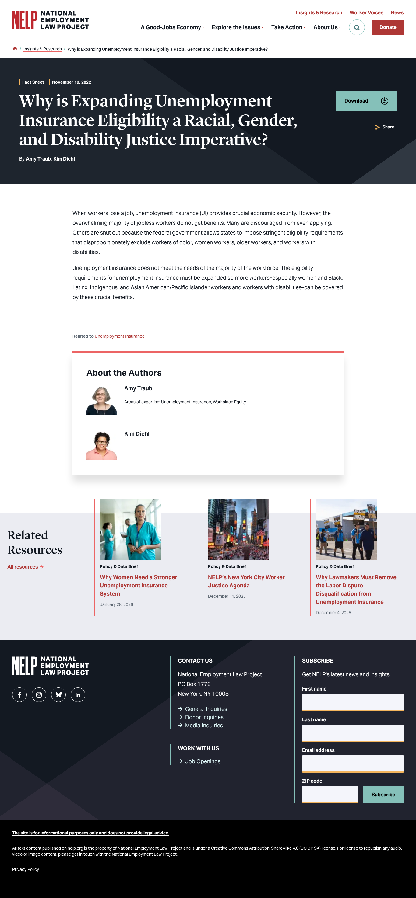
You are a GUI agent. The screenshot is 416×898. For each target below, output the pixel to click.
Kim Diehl (64, 159)
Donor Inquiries (204, 717)
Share (388, 127)
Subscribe (383, 795)
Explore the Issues (236, 27)
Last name (314, 719)
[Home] (15, 49)
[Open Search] (357, 27)
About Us (325, 27)
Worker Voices (366, 12)
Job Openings (202, 761)
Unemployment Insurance (120, 336)
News (397, 12)
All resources (22, 567)
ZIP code (312, 781)
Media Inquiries (204, 725)
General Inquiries (206, 708)
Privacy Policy (25, 869)
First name (314, 689)
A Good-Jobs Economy (171, 27)
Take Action (286, 27)
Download (356, 101)
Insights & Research (319, 12)
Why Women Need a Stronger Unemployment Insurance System (138, 585)
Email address (318, 750)
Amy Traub (38, 159)
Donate (388, 27)
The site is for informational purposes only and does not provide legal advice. (90, 833)
